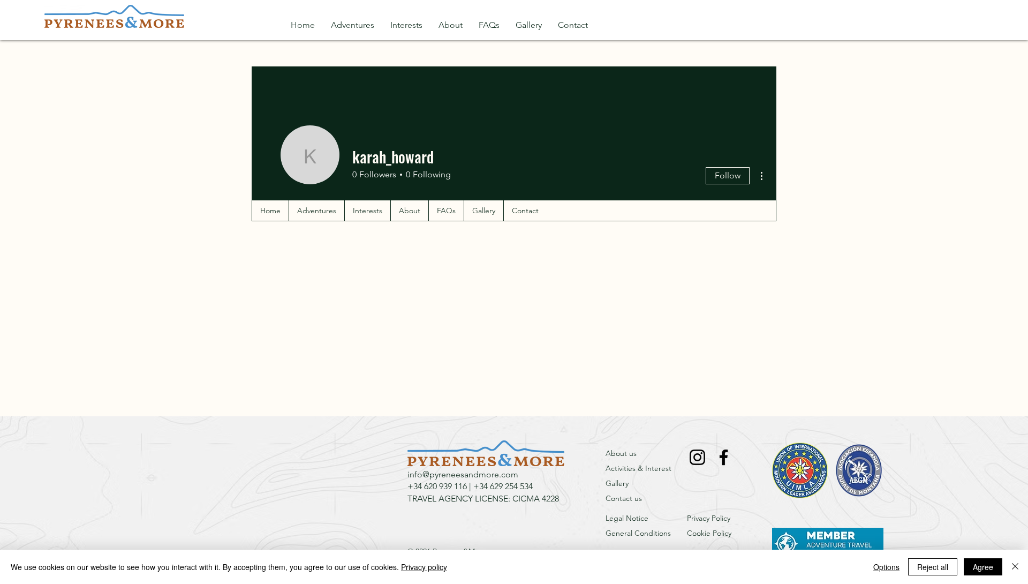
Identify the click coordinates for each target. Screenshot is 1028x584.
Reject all (932, 566)
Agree (983, 566)
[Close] (1015, 566)
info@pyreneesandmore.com (462, 474)
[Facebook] (723, 457)
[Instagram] (697, 457)
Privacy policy (424, 566)
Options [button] (886, 566)
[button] (352, 25)
